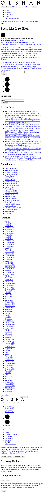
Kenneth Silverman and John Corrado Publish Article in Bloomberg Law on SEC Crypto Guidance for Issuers (23, 125)
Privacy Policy (9, 438)
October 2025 (9, 231)
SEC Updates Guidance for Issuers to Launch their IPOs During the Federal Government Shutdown (23, 153)
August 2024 (9, 246)
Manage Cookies (7, 456)
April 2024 (8, 250)
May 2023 (8, 261)
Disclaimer (8, 436)
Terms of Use (22, 453)
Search (3, 72)
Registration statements (8, 68)
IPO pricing (22, 66)
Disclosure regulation (8, 64)
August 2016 (9, 371)
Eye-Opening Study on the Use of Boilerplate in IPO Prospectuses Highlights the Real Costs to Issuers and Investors (21, 43)
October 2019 (9, 308)
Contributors (9, 14)
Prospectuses (31, 66)
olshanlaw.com (5, 70)
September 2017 (10, 347)
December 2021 (10, 272)
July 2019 (8, 313)
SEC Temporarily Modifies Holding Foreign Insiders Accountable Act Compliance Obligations (22, 133)
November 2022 (10, 267)
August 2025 (9, 235)
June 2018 (8, 332)
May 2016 (8, 376)
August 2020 (9, 291)
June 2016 (8, 375)
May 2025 (8, 237)
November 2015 (10, 388)
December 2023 (10, 255)
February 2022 (9, 270)
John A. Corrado (10, 168)
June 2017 (8, 352)
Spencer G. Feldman (17, 40)
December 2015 (10, 386)
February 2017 (9, 360)
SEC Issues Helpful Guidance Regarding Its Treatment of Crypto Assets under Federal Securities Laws (23, 129)
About (7, 10)
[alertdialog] (22, 476)
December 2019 (10, 304)
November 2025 (10, 229)
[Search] (31, 7)
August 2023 (9, 259)
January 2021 (9, 281)
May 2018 (8, 334)
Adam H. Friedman (11, 174)
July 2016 (8, 373)
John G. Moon (9, 187)
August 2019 (9, 311)
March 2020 (9, 300)
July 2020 (8, 293)
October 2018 (9, 328)
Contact (7, 16)
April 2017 (8, 356)
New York (8, 406)
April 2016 (8, 378)
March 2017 (9, 358)
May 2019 (8, 317)
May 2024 (8, 248)
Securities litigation (23, 68)
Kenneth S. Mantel (11, 183)
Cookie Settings (6, 7)
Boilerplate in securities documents (24, 62)
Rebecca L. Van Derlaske (13, 208)
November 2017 (10, 343)
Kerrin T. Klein (10, 180)
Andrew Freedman (11, 172)
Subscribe (5, 102)
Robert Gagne (9, 176)
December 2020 (10, 283)
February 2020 (9, 302)
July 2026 (8, 222)
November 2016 (10, 365)
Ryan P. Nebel (9, 189)
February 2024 (9, 252)
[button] (3, 37)
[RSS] (7, 91)
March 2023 (9, 263)
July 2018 (8, 330)
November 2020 (10, 285)
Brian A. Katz (9, 178)
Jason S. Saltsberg (11, 198)
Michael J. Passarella (11, 193)
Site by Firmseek (10, 444)
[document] (22, 476)
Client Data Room (11, 434)
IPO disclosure (12, 66)
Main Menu (25, 7)
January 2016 (9, 384)
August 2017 (9, 348)
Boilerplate (8, 62)
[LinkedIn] (7, 81)
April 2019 (8, 319)
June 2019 (8, 315)
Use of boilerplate (36, 68)
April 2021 (8, 278)
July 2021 (8, 276)
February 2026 (9, 228)
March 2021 (9, 280)
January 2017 (9, 362)
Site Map (8, 440)
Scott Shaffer (9, 202)
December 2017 (10, 341)
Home (7, 433)
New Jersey (8, 410)
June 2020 (8, 295)
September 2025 (10, 233)
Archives (8, 12)
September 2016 (10, 369)
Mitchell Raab (9, 195)
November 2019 (10, 306)
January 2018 (9, 339)
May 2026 (8, 224)
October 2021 (9, 274)
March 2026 (9, 226)
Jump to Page (5, 395)
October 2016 (9, 367)
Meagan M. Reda (10, 196)
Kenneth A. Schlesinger (12, 200)
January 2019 (9, 322)
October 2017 (9, 345)
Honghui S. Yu (10, 213)
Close (3, 491)
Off (9, 480)
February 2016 (9, 382)
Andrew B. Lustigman (12, 181)
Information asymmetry (23, 64)
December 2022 (10, 265)
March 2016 (9, 380)
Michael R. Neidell (11, 191)
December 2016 (10, 363)
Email (3, 100)
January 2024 (9, 254)
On (4, 480)
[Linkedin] (7, 418)
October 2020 (9, 287)
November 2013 (10, 391)
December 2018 (10, 324)
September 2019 (10, 309)
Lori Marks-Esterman (12, 185)
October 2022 (9, 268)
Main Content (16, 7)
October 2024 (9, 244)
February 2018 (9, 337)
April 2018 (8, 335)
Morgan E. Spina (10, 206)
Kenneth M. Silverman (12, 204)
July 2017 (8, 350)
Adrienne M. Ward (11, 209)
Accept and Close (19, 456)
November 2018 (10, 326)
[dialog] (22, 452)
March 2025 (9, 239)
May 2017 (8, 354)
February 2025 (9, 241)
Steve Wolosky (10, 211)
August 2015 (9, 389)
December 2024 (10, 242)
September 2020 (10, 289)
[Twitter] (7, 86)
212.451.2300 (9, 408)
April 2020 (8, 298)
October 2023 (9, 257)
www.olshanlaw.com (12, 18)
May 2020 (8, 296)
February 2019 (9, 321)
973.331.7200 (9, 412)
